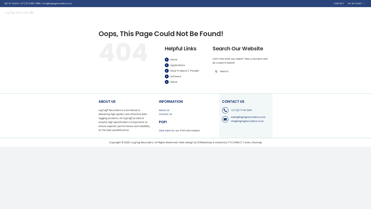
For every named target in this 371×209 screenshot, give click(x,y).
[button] (362, 13)
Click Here (165, 130)
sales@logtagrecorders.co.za (248, 117)
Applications (177, 65)
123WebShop (204, 142)
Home (173, 59)
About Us (164, 110)
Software (175, 76)
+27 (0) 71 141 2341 (241, 110)
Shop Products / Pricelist (184, 70)
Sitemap (257, 142)
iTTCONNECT (235, 142)
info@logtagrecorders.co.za (57, 3)
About (173, 82)
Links (247, 142)
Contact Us (165, 114)
